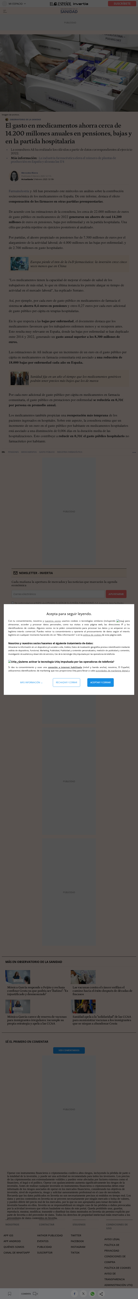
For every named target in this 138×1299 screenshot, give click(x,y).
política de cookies (92, 634)
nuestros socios (53, 620)
